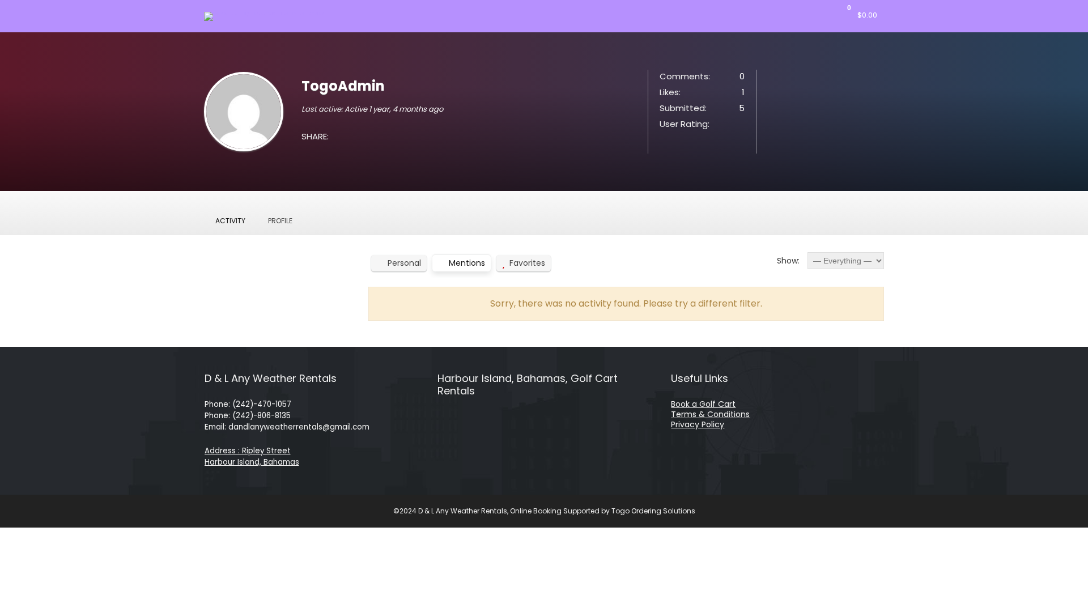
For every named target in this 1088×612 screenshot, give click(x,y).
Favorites (527, 263)
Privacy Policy (697, 424)
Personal (404, 263)
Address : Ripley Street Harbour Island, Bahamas (252, 456)
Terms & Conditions (710, 414)
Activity (230, 221)
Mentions (467, 263)
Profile (280, 221)
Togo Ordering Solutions (653, 511)
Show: (788, 260)
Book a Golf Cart (703, 404)
